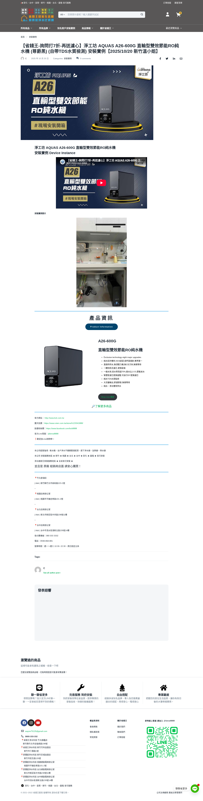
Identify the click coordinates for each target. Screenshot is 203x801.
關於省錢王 (105, 28)
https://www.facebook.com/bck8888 (61, 428)
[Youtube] (38, 722)
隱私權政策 (94, 732)
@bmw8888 (53, 434)
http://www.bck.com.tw (54, 418)
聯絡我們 (121, 732)
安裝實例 (33, 37)
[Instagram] (31, 722)
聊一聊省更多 (39, 694)
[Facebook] (24, 722)
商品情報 (86, 28)
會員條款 (93, 727)
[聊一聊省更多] (39, 687)
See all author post (51, 573)
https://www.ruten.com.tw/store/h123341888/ (63, 423)
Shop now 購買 (107, 397)
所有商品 (25, 28)
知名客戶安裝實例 (66, 28)
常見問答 (93, 737)
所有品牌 (43, 28)
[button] (46, 3)
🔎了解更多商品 (102, 406)
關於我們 (121, 727)
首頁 (23, 37)
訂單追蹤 (121, 737)
